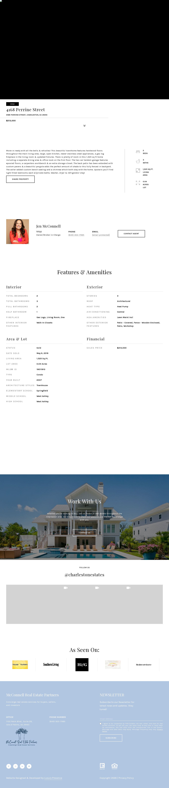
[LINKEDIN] (22, 766)
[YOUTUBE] (29, 766)
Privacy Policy (126, 778)
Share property (20, 179)
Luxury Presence (53, 778)
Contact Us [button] (84, 533)
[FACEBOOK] (8, 766)
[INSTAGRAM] (15, 766)
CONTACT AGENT (131, 234)
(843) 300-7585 (76, 235)
